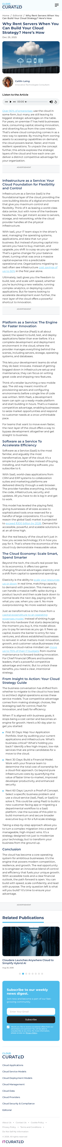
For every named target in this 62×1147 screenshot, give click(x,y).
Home (5, 15)
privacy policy (31, 1033)
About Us (6, 1122)
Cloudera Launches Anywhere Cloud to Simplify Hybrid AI (28, 962)
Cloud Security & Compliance (18, 1103)
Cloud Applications (12, 1065)
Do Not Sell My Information (15, 1131)
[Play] (10, 102)
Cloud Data (8, 1090)
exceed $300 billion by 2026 (23, 523)
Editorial (17, 15)
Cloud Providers (11, 1097)
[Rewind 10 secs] (6, 102)
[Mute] (51, 101)
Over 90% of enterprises (17, 110)
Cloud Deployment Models (17, 1078)
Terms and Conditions (30, 1127)
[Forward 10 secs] (14, 102)
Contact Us (21, 1122)
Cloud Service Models (14, 1071)
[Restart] (55, 102)
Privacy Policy (9, 1127)
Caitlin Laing (22, 81)
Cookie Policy (37, 1122)
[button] (20, 974)
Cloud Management (13, 1084)
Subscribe (31, 1019)
